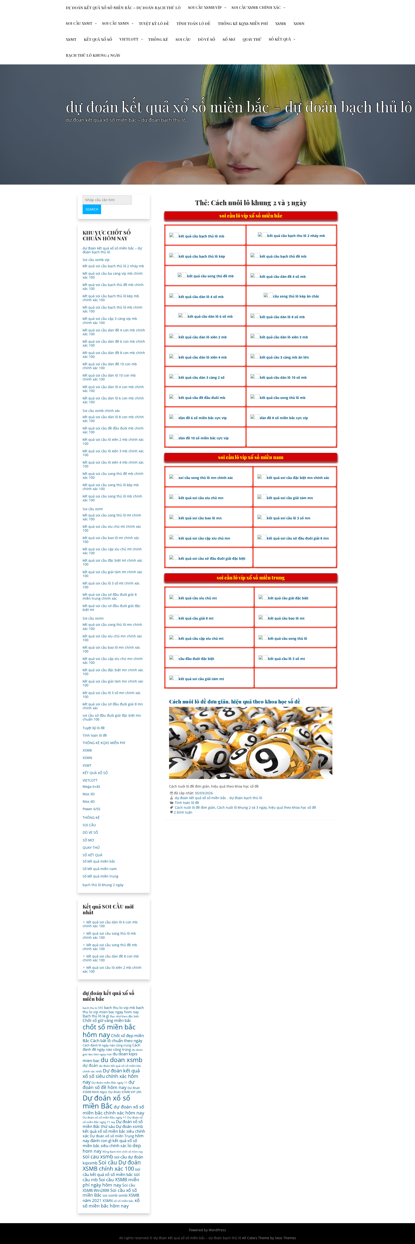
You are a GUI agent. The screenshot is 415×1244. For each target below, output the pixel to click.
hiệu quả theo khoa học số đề (292, 807)
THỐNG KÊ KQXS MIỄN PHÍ (243, 23)
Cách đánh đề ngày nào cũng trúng (111, 1047)
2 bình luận (183, 812)
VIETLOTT (129, 39)
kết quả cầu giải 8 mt (196, 618)
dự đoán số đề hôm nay (108, 1084)
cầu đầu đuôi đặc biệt (196, 658)
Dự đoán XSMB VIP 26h (124, 1092)
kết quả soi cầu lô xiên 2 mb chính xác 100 (113, 441)
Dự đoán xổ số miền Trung (112, 1135)
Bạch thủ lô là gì (96, 1016)
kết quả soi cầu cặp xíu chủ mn (204, 538)
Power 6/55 (91, 809)
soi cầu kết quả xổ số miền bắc (111, 1171)
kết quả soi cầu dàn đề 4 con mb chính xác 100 (114, 332)
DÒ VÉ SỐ (206, 39)
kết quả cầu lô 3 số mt (286, 658)
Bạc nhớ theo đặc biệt (124, 1016)
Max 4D (89, 801)
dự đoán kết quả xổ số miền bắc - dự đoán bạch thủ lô (218, 798)
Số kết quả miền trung (100, 876)
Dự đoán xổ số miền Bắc (106, 1102)
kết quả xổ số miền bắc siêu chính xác (110, 1143)
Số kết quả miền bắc (99, 861)
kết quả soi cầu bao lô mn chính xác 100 (111, 649)
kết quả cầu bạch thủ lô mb (201, 236)
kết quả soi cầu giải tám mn (290, 498)
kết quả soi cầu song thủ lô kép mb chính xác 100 (111, 487)
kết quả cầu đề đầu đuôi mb (202, 397)
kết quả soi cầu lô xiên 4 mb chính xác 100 (113, 464)
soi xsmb (110, 1195)
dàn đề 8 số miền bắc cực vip (284, 418)
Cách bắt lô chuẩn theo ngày (116, 1040)
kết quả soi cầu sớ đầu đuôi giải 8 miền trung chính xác (110, 596)
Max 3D (89, 794)
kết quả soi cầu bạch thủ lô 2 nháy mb (113, 266)
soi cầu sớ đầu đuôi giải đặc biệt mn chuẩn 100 (112, 717)
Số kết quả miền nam (100, 868)
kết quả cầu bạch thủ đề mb (283, 256)
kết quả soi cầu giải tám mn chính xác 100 (113, 683)
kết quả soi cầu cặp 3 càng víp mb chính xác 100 (110, 320)
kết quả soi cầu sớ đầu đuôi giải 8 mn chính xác (113, 706)
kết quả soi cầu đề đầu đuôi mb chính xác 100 (113, 430)
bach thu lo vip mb (119, 1007)
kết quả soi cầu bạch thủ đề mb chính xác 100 (113, 286)
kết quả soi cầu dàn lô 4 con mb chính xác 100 (113, 389)
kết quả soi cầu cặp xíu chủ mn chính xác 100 (113, 660)
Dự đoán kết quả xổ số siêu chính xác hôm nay (111, 1076)
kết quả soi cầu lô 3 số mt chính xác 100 (111, 585)
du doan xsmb (121, 1059)
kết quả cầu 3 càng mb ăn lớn (284, 357)
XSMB (280, 23)
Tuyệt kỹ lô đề (154, 23)
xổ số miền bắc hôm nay (111, 1203)
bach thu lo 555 (93, 1008)
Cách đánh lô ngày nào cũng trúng (107, 1045)
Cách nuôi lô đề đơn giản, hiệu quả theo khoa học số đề (234, 701)
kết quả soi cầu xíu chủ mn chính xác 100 (112, 638)
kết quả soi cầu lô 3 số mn (288, 518)
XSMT (71, 39)
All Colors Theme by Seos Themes (269, 1238)
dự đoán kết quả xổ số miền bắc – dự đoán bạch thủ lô (123, 7)
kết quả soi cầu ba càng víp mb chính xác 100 (113, 275)
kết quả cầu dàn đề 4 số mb (283, 276)
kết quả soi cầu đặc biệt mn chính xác (298, 477)
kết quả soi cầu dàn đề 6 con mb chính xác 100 (114, 343)
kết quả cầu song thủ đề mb (210, 276)
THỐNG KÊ (158, 39)
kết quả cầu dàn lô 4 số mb (201, 296)
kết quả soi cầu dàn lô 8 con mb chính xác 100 (113, 419)
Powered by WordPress (207, 1230)
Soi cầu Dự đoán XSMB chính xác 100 (112, 1165)
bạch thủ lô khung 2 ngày (93, 55)
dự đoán (90, 1065)
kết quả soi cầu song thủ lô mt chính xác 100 (112, 517)
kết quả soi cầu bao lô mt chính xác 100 (111, 539)
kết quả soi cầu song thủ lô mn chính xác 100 (112, 626)
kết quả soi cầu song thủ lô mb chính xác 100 (112, 498)
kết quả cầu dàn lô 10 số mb (283, 377)
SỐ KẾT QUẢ (280, 39)
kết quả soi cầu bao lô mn (200, 518)
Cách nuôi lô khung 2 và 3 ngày (242, 807)
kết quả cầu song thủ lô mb (282, 397)
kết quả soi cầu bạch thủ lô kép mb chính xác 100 (111, 298)
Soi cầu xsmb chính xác (256, 7)
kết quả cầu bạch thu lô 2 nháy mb (296, 235)
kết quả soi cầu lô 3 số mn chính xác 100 (112, 694)
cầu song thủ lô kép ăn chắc (296, 296)
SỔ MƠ (229, 39)
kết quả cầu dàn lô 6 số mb (210, 316)
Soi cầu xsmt (79, 23)
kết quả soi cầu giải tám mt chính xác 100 (112, 574)
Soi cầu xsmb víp (205, 7)
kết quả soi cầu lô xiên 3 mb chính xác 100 (113, 453)
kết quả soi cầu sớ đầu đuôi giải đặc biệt (212, 558)
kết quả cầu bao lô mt (286, 618)
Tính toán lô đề (193, 23)
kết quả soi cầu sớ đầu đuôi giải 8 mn (298, 538)
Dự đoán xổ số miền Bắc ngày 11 (104, 1117)
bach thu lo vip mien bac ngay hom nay (113, 1009)
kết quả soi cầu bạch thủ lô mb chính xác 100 (112, 309)
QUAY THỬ (252, 39)
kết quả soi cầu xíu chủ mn (201, 498)
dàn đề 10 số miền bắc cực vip (204, 438)
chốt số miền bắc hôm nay (109, 1030)
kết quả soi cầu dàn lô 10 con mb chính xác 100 (109, 377)
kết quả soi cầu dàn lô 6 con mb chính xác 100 (113, 400)
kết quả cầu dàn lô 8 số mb (282, 317)
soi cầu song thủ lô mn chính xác (206, 477)
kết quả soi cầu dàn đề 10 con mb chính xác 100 (110, 366)
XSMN (299, 23)
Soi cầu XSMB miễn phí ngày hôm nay (111, 1182)
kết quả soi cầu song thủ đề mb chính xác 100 (113, 475)
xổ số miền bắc (124, 1201)
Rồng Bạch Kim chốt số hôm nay (123, 1151)
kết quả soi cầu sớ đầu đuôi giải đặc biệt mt (111, 607)
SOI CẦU (183, 39)
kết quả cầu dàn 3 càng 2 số (202, 377)
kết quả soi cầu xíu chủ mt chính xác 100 (112, 528)
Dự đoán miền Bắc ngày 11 (110, 1083)
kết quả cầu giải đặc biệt (288, 598)
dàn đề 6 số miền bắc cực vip (203, 418)
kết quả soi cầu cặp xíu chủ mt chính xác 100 (112, 551)
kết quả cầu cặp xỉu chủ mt (201, 638)
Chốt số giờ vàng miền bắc (107, 1020)
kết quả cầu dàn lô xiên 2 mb (203, 337)
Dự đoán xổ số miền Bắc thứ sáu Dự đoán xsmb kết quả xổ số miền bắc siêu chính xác (114, 1128)
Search (91, 209)
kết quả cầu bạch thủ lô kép (202, 256)
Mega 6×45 (91, 786)
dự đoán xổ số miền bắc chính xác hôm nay (113, 1109)
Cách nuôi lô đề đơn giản (195, 807)
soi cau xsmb (98, 1156)
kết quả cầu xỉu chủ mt (198, 598)
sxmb (123, 1195)
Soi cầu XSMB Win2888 (109, 1187)
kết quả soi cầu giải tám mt (201, 679)
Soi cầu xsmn (115, 23)
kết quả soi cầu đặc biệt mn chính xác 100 (113, 672)
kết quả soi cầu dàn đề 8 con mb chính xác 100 (114, 354)
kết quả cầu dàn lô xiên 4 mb (203, 357)
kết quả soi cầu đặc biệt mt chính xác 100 (112, 562)
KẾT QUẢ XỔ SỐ (98, 39)
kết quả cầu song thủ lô (287, 638)
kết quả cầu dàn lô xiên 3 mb (284, 337)
